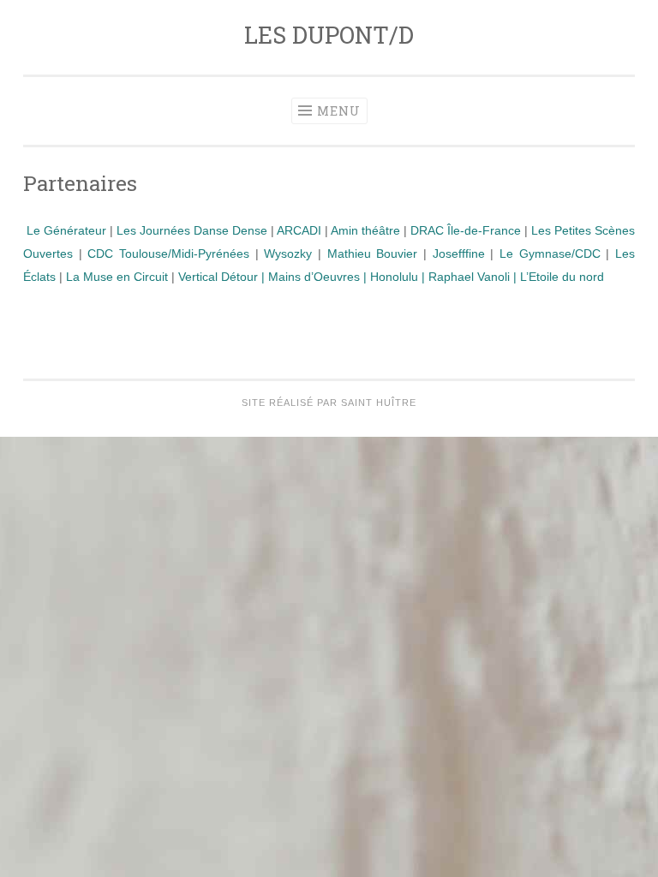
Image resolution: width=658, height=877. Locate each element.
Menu (339, 111)
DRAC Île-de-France (465, 230)
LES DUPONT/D (329, 35)
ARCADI (299, 230)
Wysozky (288, 253)
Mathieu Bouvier (372, 253)
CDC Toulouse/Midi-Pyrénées (168, 253)
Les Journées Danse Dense (192, 230)
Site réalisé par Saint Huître (329, 402)
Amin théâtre (365, 230)
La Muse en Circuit (117, 276)
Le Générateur (64, 230)
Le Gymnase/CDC (550, 253)
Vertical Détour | (223, 276)
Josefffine (459, 253)
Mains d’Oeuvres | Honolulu (345, 276)
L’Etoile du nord (560, 276)
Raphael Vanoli (469, 276)
